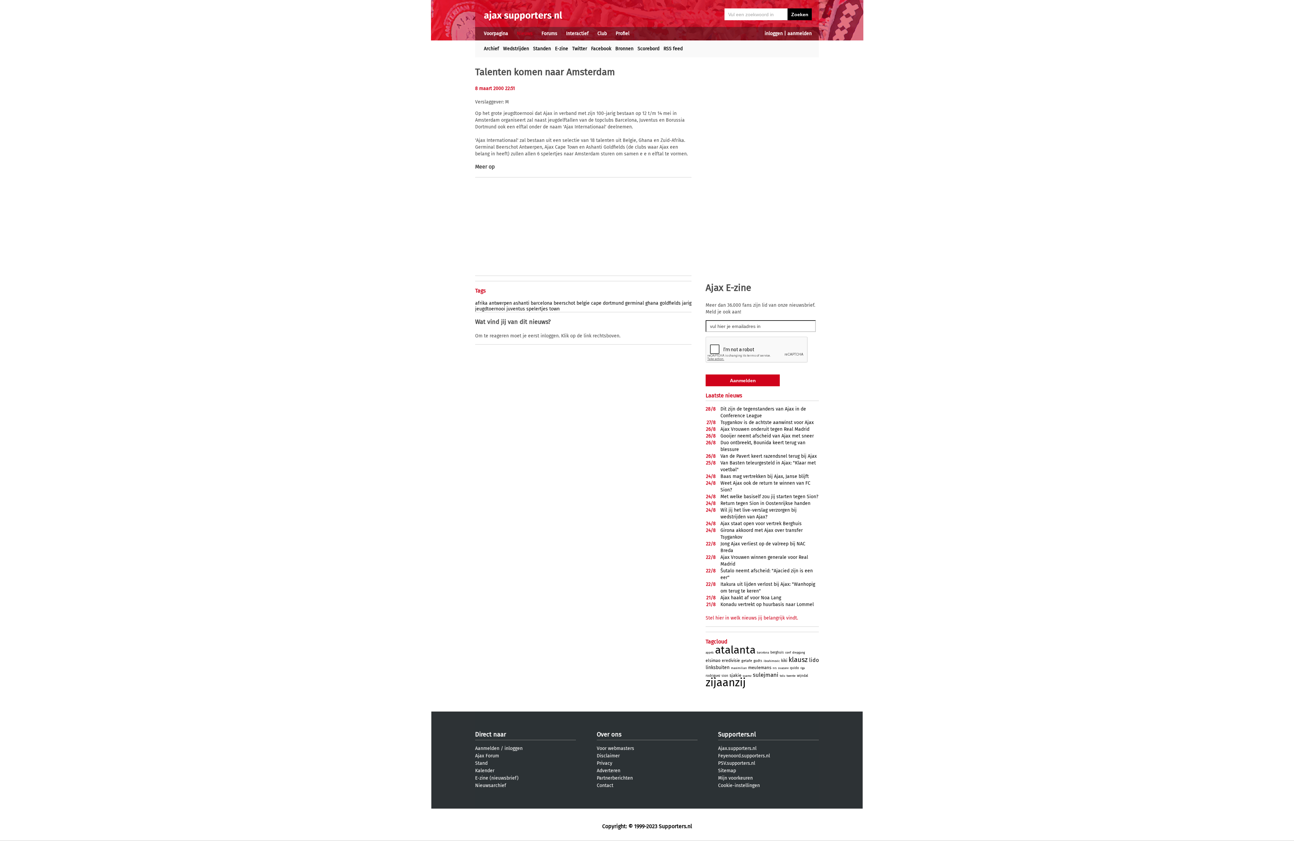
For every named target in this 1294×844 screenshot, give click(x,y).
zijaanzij (726, 682)
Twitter (579, 49)
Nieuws (525, 33)
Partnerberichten (615, 778)
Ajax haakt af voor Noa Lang (750, 598)
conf (788, 652)
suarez (747, 675)
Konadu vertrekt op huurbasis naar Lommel (767, 604)
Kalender (484, 771)
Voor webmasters (615, 748)
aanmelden (800, 33)
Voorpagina (496, 33)
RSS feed (673, 49)
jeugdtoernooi (490, 309)
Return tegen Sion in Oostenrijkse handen (765, 503)
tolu (782, 675)
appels (710, 652)
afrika (481, 303)
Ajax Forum (487, 756)
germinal (634, 303)
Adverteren (608, 771)
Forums (549, 33)
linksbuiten (718, 667)
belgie (583, 303)
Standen (542, 49)
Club (602, 33)
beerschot (564, 303)
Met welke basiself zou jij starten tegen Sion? (769, 497)
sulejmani (765, 675)
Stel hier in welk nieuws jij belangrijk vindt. (752, 618)
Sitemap (727, 771)
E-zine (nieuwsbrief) (497, 778)
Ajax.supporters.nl (737, 748)
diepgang (798, 652)
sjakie (735, 675)
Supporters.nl (737, 734)
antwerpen (500, 303)
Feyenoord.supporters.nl (744, 756)
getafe (746, 661)
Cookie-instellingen (739, 785)
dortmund (613, 303)
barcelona (541, 303)
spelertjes (537, 309)
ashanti (521, 303)
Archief (491, 49)
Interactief (577, 33)
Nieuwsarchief (490, 785)
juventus (515, 309)
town (554, 309)
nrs (775, 668)
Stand (481, 763)
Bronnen (624, 49)
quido (794, 668)
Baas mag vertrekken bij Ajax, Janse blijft (764, 476)
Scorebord (648, 49)
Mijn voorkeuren (735, 778)
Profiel (622, 33)
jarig (686, 303)
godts (757, 661)
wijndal (802, 676)
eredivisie (731, 660)
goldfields (670, 303)
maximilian (739, 668)
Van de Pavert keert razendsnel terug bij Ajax (768, 456)
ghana (651, 303)
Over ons (609, 734)
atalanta (735, 649)
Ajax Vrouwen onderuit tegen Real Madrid (764, 429)
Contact (605, 785)
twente (791, 675)
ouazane (783, 668)
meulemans (759, 667)
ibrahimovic (772, 661)
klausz (798, 660)
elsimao (713, 660)
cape (596, 303)
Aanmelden (487, 748)
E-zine (561, 49)
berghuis (777, 653)
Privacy (604, 763)
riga (802, 668)
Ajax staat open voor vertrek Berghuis (761, 523)
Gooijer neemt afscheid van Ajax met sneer (767, 436)
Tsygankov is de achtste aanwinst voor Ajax (767, 422)
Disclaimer (608, 756)
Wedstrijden (516, 49)
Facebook (601, 49)
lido (814, 660)
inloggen (774, 33)
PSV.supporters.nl (736, 763)
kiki (784, 660)
